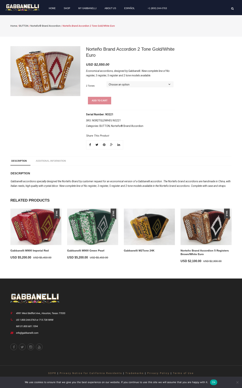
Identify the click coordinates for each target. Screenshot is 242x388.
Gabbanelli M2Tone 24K (139, 250)
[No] (237, 382)
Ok (213, 382)
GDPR (52, 373)
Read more (134, 256)
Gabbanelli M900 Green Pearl (85, 250)
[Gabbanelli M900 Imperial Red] (35, 227)
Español (129, 8)
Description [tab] (19, 161)
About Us (110, 8)
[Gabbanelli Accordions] (22, 7)
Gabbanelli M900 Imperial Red (29, 250)
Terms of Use (183, 373)
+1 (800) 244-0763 (157, 8)
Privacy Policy (158, 373)
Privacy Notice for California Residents (91, 373)
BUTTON (23, 25)
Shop (67, 8)
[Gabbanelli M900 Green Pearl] (92, 227)
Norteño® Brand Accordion (45, 25)
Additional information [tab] (51, 161)
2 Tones (90, 85)
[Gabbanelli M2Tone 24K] (149, 227)
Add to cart (99, 100)
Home (52, 8)
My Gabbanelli (87, 8)
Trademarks (135, 373)
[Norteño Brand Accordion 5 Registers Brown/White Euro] (206, 227)
